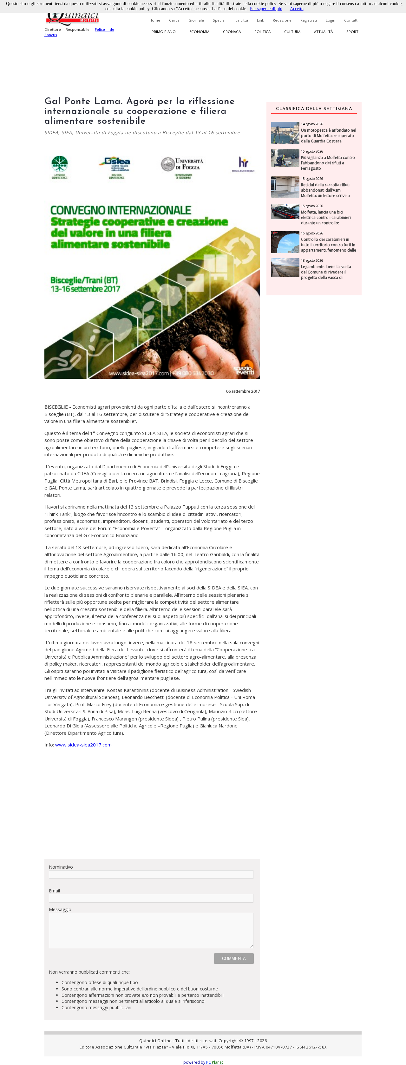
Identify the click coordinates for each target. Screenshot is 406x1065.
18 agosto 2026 (312, 260)
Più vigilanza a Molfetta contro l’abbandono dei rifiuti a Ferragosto (328, 163)
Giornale (196, 20)
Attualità (323, 31)
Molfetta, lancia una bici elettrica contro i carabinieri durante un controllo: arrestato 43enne (326, 220)
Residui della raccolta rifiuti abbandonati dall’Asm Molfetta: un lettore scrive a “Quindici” (325, 192)
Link (260, 20)
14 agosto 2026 (312, 124)
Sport (352, 31)
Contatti (351, 20)
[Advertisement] (152, 809)
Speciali (219, 20)
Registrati (308, 20)
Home (154, 20)
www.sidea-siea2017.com (84, 744)
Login (330, 20)
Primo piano (164, 31)
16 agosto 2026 (312, 233)
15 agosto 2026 (312, 151)
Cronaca (232, 31)
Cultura (292, 31)
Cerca (174, 20)
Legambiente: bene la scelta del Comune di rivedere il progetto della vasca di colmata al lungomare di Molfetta (326, 277)
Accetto (297, 8)
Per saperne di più (266, 8)
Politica (262, 31)
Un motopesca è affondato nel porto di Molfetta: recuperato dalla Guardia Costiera (328, 136)
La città (241, 20)
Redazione (282, 20)
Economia (199, 31)
